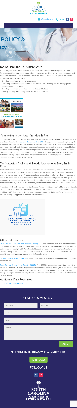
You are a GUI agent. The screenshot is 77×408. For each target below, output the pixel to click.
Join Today (38, 359)
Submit (66, 344)
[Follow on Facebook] (67, 19)
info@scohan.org (47, 19)
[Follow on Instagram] (71, 19)
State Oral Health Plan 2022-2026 (31, 142)
